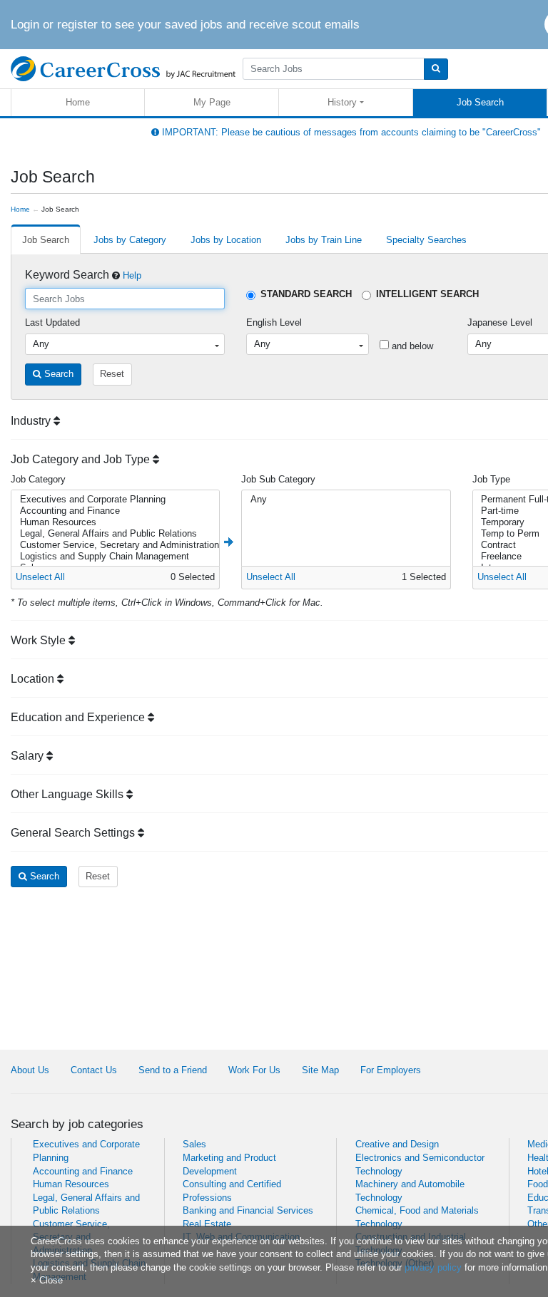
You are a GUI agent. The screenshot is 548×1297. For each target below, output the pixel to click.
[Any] (344, 499)
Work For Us (254, 1070)
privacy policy (433, 1267)
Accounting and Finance (83, 1171)
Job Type (491, 479)
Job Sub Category (278, 479)
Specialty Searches (426, 239)
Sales (194, 1144)
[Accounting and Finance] (114, 511)
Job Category (38, 479)
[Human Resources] (114, 522)
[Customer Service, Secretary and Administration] (114, 545)
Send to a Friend (172, 1070)
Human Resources (71, 1184)
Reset (112, 373)
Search (57, 373)
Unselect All (40, 577)
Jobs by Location (226, 239)
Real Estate (207, 1224)
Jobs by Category (129, 239)
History (342, 102)
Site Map (320, 1070)
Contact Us (94, 1070)
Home (78, 102)
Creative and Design (397, 1144)
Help (132, 275)
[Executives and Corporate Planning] (114, 499)
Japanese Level (499, 322)
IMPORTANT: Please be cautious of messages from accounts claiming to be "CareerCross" (350, 132)
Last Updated (52, 322)
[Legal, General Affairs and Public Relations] (114, 533)
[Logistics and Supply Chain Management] (114, 556)
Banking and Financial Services (248, 1210)
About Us (30, 1070)
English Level (274, 322)
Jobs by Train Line (323, 239)
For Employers (390, 1070)
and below (411, 346)
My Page (211, 102)
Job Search (480, 102)
